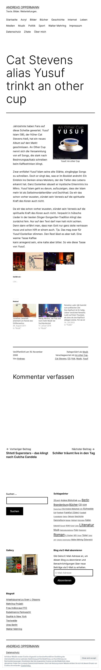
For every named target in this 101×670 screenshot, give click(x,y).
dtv (81, 509)
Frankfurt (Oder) (71, 512)
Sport (42, 25)
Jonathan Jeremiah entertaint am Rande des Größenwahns (23, 320)
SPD (75, 535)
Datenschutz (13, 31)
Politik (31, 25)
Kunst (72, 526)
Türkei (85, 535)
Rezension (82, 530)
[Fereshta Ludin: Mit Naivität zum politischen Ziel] (77, 315)
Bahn (79, 500)
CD (68, 358)
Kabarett (57, 526)
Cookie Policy (26, 665)
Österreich (88, 540)
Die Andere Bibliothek (71, 509)
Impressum (75, 25)
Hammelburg (59, 520)
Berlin (85, 500)
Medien (10, 25)
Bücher (44, 19)
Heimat (74, 520)
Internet (72, 19)
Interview (81, 520)
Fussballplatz (58, 516)
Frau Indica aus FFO (16, 608)
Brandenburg (61, 504)
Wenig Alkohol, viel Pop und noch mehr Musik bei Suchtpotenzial (50, 320)
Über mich (40, 31)
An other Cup (81, 355)
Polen (76, 530)
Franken (60, 512)
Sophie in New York (16, 616)
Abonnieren (64, 580)
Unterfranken (66, 540)
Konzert (62, 526)
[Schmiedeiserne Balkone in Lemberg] (30, 564)
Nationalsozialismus (66, 530)
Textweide (11, 620)
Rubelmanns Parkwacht (18, 612)
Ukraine (59, 540)
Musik (21, 25)
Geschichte (58, 19)
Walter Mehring (57, 25)
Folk (73, 358)
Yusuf (85, 358)
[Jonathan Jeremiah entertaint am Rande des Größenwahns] (24, 310)
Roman (59, 535)
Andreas (21, 358)
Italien (88, 520)
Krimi (68, 526)
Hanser (68, 520)
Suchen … (11, 494)
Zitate (27, 31)
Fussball (83, 513)
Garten (65, 516)
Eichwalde (88, 508)
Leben (83, 19)
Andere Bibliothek (69, 500)
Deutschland (58, 509)
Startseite (11, 19)
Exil (55, 513)
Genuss (71, 516)
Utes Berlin (11, 625)
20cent (57, 500)
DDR (85, 505)
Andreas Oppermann (22, 7)
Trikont (79, 535)
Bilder (33, 19)
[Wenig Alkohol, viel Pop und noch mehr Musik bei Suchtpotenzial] (50, 310)
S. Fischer (69, 535)
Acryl (24, 19)
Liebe (77, 526)
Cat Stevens (60, 358)
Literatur (86, 525)
